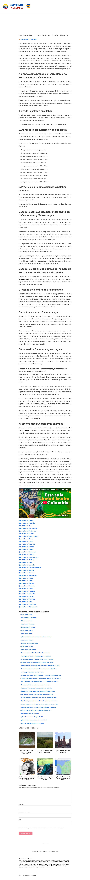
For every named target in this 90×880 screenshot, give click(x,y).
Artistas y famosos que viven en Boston (32, 672)
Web (20, 819)
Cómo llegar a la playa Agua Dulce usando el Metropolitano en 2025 (40, 665)
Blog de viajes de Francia (25, 858)
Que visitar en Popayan (27, 591)
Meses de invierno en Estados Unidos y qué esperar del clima (38, 707)
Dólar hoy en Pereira (27, 646)
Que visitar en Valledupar (27, 604)
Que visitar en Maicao (26, 583)
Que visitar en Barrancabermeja (30, 567)
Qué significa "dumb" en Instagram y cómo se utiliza (36, 656)
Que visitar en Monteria (27, 586)
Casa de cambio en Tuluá (28, 627)
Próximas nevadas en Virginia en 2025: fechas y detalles (37, 659)
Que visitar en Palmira (26, 554)
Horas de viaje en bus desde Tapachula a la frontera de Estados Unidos (41, 675)
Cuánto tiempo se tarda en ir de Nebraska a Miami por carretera (39, 701)
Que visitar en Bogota (26, 520)
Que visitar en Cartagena (27, 531)
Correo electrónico (25, 812)
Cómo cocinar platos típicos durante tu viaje (57, 860)
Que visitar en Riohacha (27, 594)
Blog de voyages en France (26, 860)
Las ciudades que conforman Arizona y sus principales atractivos (39, 681)
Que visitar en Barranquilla (28, 528)
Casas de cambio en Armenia (29, 643)
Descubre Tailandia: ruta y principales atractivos (36, 867)
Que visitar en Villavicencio (28, 607)
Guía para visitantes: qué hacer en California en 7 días (36, 688)
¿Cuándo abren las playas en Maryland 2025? (34, 720)
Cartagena (62, 35)
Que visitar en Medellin (27, 523)
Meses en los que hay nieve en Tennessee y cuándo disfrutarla (39, 669)
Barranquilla (55, 35)
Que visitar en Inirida (26, 578)
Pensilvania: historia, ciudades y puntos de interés (35, 685)
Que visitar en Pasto (26, 588)
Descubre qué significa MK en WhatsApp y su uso (35, 653)
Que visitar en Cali (25, 526)
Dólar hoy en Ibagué (27, 630)
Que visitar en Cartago (26, 560)
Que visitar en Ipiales (26, 541)
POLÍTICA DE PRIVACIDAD (43, 851)
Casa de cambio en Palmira (29, 617)
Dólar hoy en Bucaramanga (28, 649)
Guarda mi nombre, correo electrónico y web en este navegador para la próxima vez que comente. (42, 828)
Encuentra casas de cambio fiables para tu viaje (40, 864)
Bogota (39, 35)
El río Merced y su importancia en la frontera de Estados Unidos (39, 697)
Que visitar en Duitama (26, 573)
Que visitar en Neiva (26, 539)
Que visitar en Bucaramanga (28, 536)
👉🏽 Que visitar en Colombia (28, 39)
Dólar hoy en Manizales (27, 624)
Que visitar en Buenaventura (28, 557)
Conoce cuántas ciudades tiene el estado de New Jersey (37, 662)
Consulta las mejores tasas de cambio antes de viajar (32, 861)
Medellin (44, 35)
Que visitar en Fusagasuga (28, 575)
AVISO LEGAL (45, 843)
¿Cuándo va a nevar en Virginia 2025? (32, 717)
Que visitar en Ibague (26, 549)
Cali (49, 35)
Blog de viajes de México (39, 860)
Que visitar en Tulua (25, 602)
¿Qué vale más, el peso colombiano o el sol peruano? (36, 636)
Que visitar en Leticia (26, 581)
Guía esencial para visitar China (61, 864)
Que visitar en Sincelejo (27, 599)
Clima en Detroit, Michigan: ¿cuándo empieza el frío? (36, 710)
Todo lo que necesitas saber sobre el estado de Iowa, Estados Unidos (41, 678)
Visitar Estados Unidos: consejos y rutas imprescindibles (42, 862)
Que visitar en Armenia (27, 565)
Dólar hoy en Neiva (26, 614)
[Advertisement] (45, 23)
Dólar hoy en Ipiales (26, 633)
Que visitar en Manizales (27, 552)
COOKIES (34, 851)
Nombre (21, 804)
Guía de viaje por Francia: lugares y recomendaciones (33, 865)
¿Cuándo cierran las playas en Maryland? (32, 723)
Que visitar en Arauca (26, 570)
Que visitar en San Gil (26, 596)
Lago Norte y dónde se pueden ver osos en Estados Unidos (38, 691)
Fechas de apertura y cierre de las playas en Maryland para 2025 (39, 704)
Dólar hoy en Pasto (26, 620)
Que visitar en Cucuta (26, 533)
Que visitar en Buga (25, 562)
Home (20, 35)
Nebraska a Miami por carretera (30, 713)
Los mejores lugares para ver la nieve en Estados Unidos (37, 694)
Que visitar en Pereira (26, 546)
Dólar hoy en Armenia (27, 640)
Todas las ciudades (28, 35)
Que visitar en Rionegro (27, 544)
